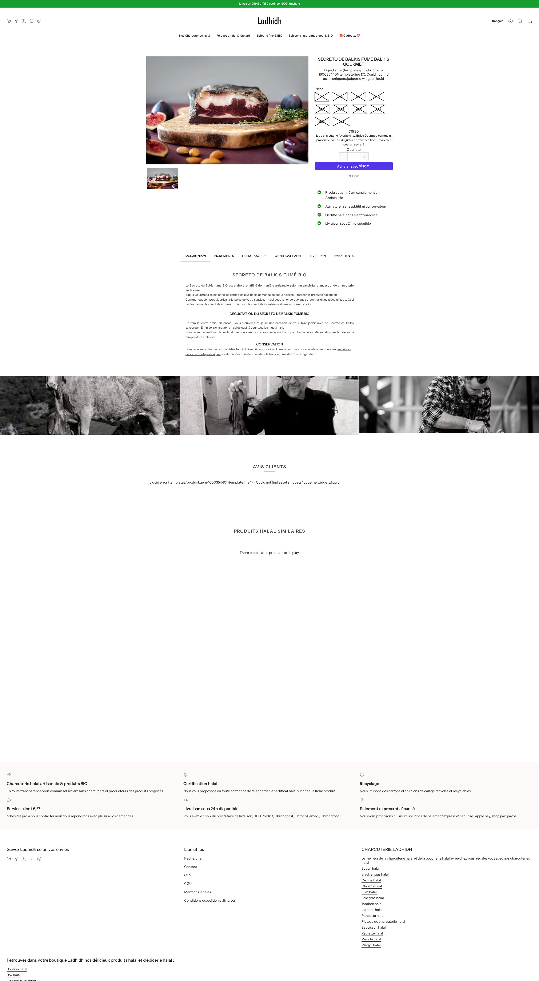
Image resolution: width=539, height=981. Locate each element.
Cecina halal (371, 880)
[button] (520, 20)
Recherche (192, 858)
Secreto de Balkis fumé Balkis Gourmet (353, 62)
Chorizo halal (372, 886)
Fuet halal (369, 892)
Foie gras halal (373, 898)
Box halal (14, 975)
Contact (190, 867)
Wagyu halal (371, 945)
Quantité (354, 150)
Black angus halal (375, 874)
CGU (188, 883)
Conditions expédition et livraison (210, 900)
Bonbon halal (17, 969)
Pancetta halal (373, 915)
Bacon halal (371, 868)
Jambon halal (372, 904)
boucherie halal (437, 858)
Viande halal (371, 939)
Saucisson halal (374, 927)
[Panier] (530, 20)
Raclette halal (372, 933)
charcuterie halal (400, 858)
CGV (188, 875)
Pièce (319, 89)
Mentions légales (197, 892)
